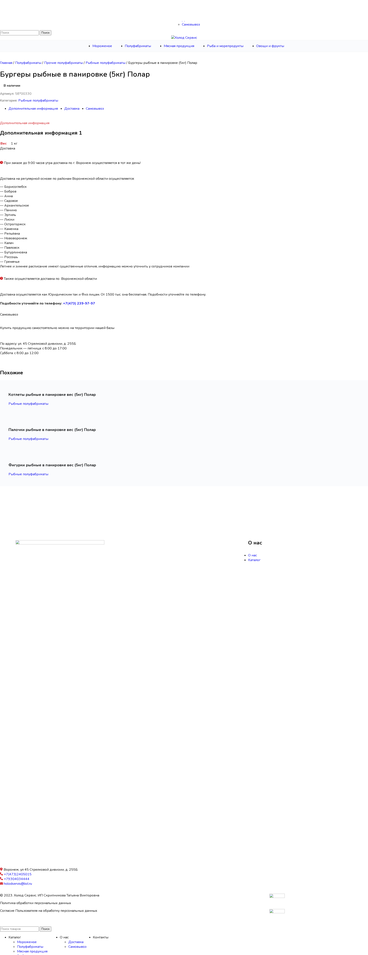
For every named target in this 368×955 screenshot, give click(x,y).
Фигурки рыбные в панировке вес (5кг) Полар (52, 465)
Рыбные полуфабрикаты (106, 62)
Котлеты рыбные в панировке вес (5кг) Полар (52, 394)
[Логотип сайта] (184, 7)
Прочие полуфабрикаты (64, 62)
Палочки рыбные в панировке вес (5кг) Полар (52, 429)
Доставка (189, 19)
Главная (6, 62)
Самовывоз (191, 24)
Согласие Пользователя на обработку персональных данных (48, 910)
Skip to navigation (13, 2)
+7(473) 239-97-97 (79, 303)
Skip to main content (42, 2)
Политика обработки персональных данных (35, 903)
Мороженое (27, 942)
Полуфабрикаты (28, 62)
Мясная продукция (32, 951)
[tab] (33, 108)
